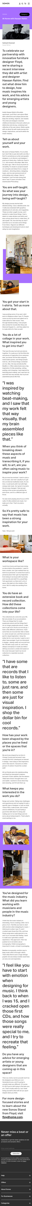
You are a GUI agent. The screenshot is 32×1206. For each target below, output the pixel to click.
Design (4, 14)
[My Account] (19, 3)
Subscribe (16, 1153)
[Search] (22, 3)
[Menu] (29, 3)
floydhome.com (12, 1117)
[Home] (6, 3)
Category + (24, 14)
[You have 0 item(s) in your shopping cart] (25, 3)
